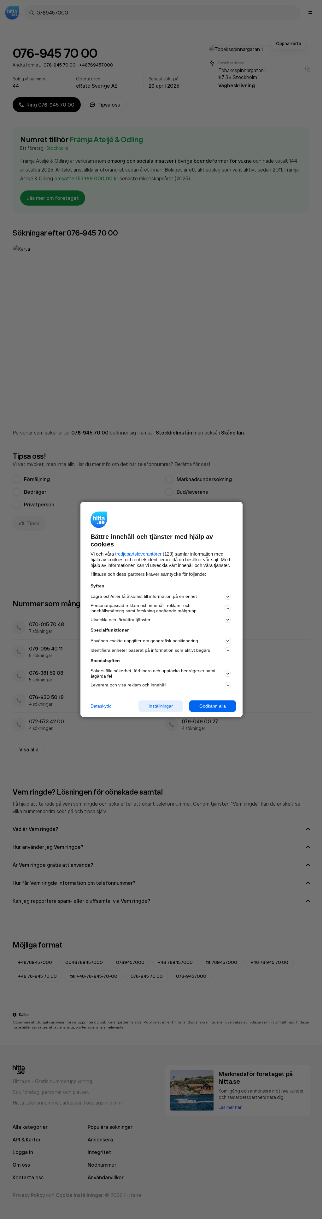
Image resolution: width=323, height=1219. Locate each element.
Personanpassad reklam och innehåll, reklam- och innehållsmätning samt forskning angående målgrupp (144, 608)
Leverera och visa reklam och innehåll (128, 684)
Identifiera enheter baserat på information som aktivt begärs (150, 650)
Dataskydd (101, 706)
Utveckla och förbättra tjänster (120, 619)
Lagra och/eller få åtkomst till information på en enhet (144, 596)
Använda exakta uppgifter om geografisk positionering (144, 640)
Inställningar (161, 706)
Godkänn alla (212, 706)
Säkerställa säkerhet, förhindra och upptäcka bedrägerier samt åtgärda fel (153, 673)
